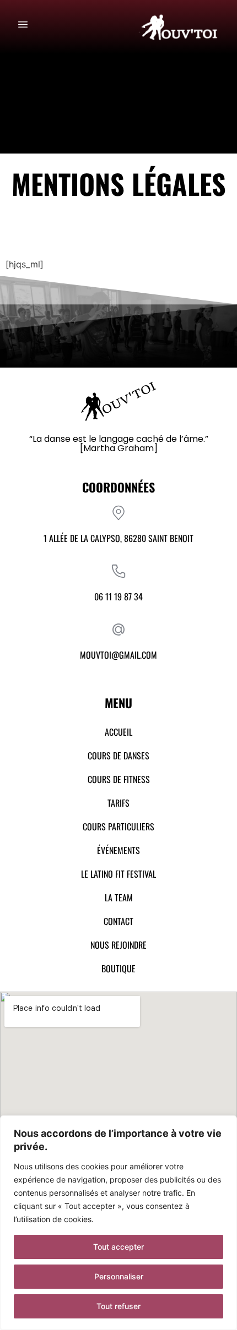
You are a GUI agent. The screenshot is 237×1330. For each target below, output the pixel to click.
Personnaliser (118, 1276)
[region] (118, 1222)
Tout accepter (118, 1246)
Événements (118, 850)
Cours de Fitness (119, 779)
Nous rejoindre (118, 944)
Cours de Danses (118, 755)
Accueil (118, 731)
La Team (119, 897)
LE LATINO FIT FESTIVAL (118, 873)
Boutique (118, 968)
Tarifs (118, 802)
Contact (118, 921)
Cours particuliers (118, 826)
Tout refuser (118, 1306)
